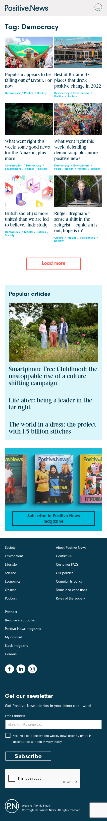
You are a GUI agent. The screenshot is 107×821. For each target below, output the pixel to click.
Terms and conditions (71, 590)
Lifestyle (11, 564)
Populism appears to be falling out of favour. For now (28, 80)
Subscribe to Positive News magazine (53, 518)
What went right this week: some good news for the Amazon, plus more (27, 150)
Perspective (87, 237)
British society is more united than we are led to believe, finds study (27, 219)
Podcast (11, 598)
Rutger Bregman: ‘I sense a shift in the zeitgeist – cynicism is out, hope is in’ (75, 222)
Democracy (12, 93)
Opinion (10, 590)
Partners (11, 612)
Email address (15, 716)
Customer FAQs (67, 564)
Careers (11, 654)
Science (10, 573)
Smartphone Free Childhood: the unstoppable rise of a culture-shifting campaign (53, 376)
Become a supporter (20, 620)
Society (42, 93)
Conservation (13, 165)
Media (28, 232)
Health (69, 168)
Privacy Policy (52, 742)
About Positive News (71, 548)
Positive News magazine (23, 629)
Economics (12, 581)
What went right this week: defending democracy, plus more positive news (76, 150)
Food (57, 168)
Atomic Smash (42, 805)
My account (13, 637)
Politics (28, 93)
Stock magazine (16, 646)
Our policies (64, 573)
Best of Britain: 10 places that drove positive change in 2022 (77, 80)
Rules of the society (70, 598)
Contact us (64, 556)
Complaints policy (69, 581)
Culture (58, 237)
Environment (81, 93)
